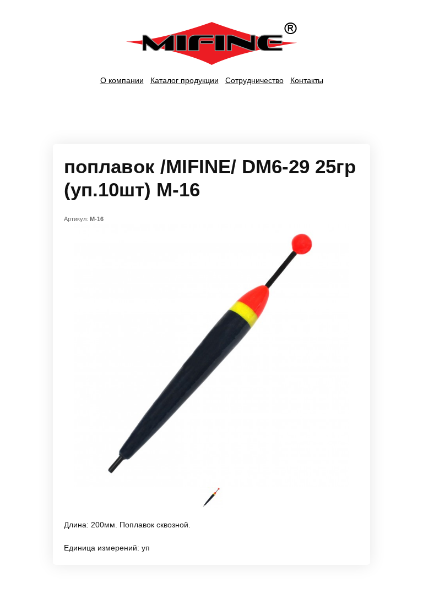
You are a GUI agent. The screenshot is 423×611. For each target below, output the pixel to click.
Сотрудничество (254, 80)
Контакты (306, 80)
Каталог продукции (184, 80)
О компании (122, 80)
